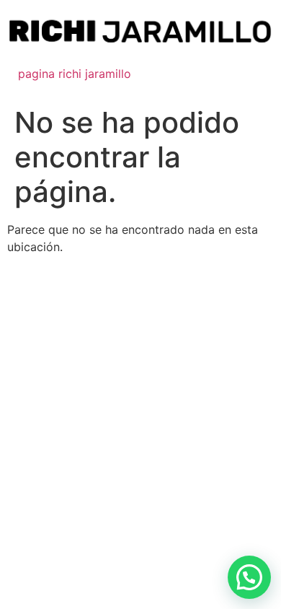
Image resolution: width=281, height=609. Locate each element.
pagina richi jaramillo (74, 73)
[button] (249, 577)
